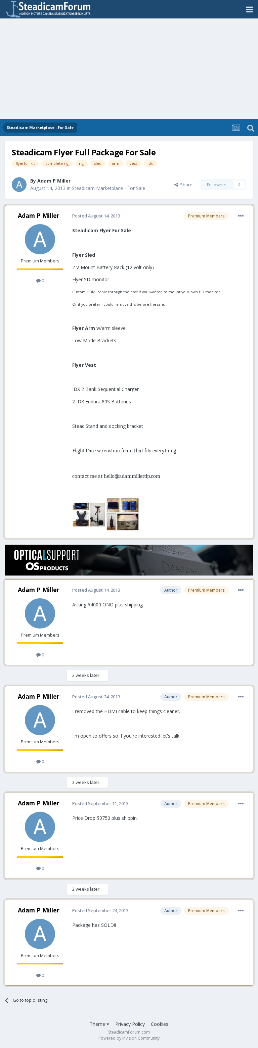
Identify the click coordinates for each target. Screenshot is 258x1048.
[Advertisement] (129, 69)
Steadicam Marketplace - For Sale (108, 188)
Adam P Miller (54, 181)
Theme (98, 1024)
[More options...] (241, 216)
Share (185, 185)
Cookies (159, 1024)
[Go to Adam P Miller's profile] (19, 184)
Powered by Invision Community (129, 1038)
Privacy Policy (130, 1024)
